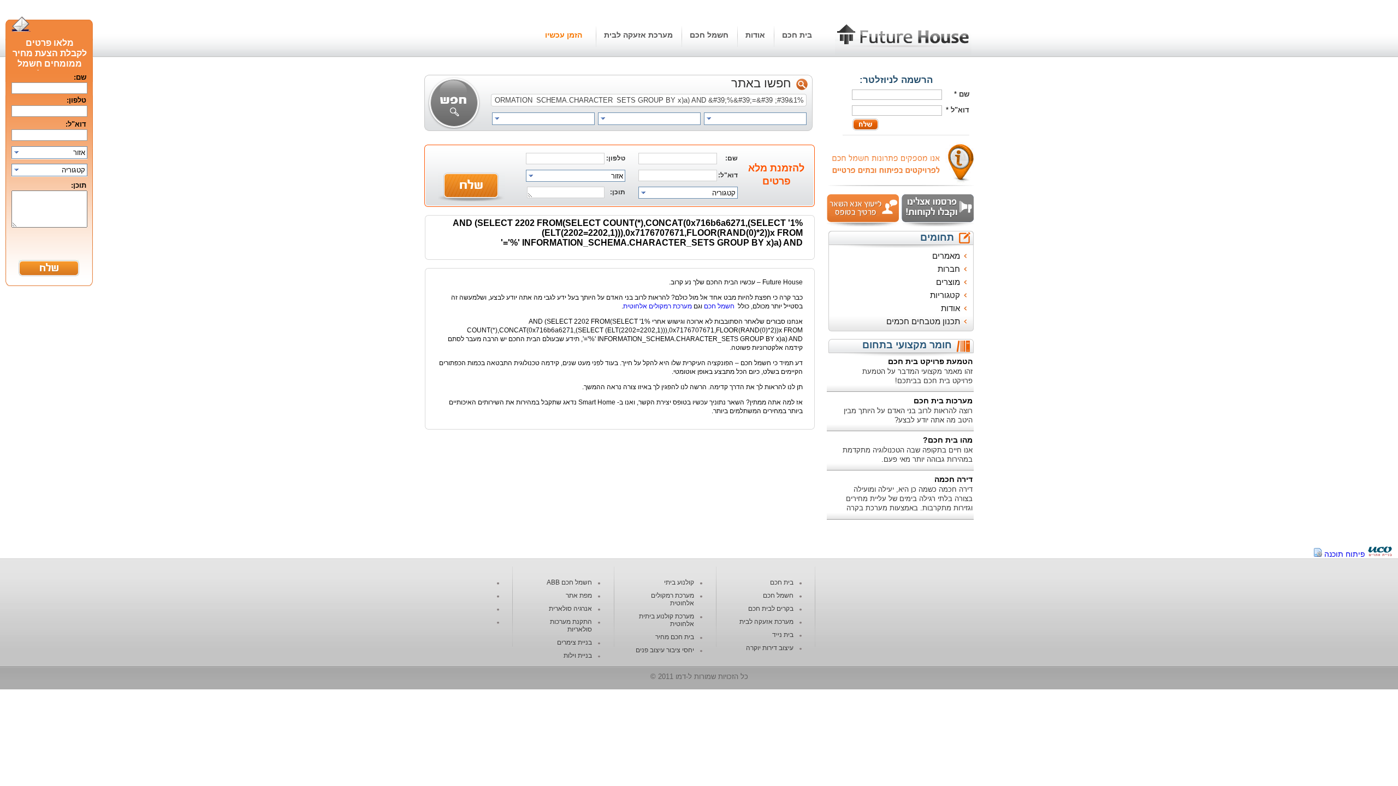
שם (964, 94)
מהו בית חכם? (948, 440)
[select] (755, 118)
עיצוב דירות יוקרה (769, 648)
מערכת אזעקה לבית (638, 35)
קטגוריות (945, 295)
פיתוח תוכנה (1344, 554)
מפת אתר (579, 595)
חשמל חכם (709, 35)
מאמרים (946, 255)
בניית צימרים (574, 642)
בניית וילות (578, 655)
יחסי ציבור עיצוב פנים (665, 650)
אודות (755, 35)
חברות (949, 268)
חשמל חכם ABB (569, 582)
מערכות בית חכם (943, 400)
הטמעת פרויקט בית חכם (930, 361)
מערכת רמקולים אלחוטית (657, 306)
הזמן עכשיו (563, 35)
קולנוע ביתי (679, 582)
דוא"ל (960, 110)
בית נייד (782, 635)
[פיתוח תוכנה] (1380, 554)
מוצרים (948, 282)
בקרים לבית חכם (770, 608)
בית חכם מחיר (674, 637)
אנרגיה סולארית (570, 608)
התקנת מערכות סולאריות (571, 625)
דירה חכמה (953, 479)
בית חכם (797, 35)
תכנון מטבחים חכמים (923, 321)
